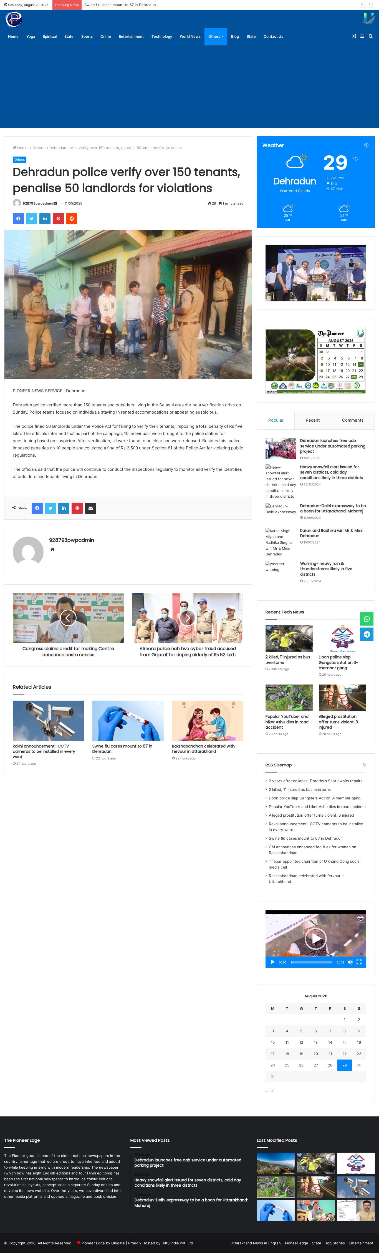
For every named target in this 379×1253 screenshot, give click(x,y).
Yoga (30, 36)
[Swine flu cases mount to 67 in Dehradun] (128, 721)
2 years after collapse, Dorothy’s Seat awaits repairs (315, 781)
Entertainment (131, 36)
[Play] (273, 962)
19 (301, 1053)
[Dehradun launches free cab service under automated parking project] (281, 448)
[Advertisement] (189, 86)
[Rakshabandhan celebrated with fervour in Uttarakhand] (207, 721)
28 (330, 1065)
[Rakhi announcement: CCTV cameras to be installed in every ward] (48, 721)
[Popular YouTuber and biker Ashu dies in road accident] (289, 698)
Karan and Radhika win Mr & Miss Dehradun (331, 533)
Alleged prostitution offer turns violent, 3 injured (338, 722)
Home (13, 36)
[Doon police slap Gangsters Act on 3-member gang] (342, 638)
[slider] (311, 962)
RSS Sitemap (279, 765)
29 (344, 1065)
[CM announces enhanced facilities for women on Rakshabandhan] (316, 1210)
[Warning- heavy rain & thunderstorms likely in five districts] (281, 571)
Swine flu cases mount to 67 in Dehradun (120, 4)
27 (316, 1065)
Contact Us (273, 36)
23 (359, 1053)
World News (190, 36)
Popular (276, 420)
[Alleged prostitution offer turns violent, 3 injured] (342, 698)
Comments (352, 420)
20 (316, 1053)
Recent (313, 420)
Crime (105, 36)
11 (287, 1042)
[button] (316, 939)
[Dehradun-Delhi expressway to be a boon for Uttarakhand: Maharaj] (281, 513)
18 (287, 1053)
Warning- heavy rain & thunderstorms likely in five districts (326, 569)
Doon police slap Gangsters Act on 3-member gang (338, 662)
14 (330, 1042)
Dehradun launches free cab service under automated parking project (332, 446)
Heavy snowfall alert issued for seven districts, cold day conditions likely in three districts (331, 472)
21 (330, 1053)
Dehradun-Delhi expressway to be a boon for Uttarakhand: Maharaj (333, 508)
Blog (235, 36)
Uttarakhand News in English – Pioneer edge (269, 1243)
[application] (316, 939)
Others (214, 36)
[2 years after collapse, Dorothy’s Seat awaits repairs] (276, 1163)
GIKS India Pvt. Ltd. (177, 1243)
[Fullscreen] (359, 962)
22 (344, 1053)
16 (359, 1042)
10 (273, 1042)
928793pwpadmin (38, 203)
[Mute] (350, 962)
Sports (87, 36)
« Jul (270, 1090)
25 (287, 1065)
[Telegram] (366, 634)
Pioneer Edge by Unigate (103, 1243)
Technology (161, 36)
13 (316, 1042)
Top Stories (335, 1243)
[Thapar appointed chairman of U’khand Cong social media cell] (356, 1210)
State (69, 36)
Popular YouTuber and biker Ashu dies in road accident (287, 722)
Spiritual (50, 36)
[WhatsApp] (366, 619)
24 (273, 1065)
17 (272, 1053)
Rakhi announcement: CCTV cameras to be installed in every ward (44, 751)
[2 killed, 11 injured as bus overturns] (289, 638)
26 (301, 1065)
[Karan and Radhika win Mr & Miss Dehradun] (281, 542)
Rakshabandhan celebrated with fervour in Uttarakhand (203, 748)
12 (301, 1042)
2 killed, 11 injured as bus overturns (288, 659)
